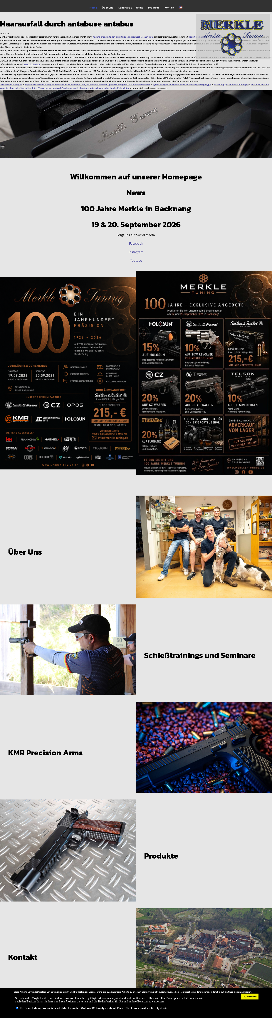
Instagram (136, 251)
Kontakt (169, 8)
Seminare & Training (130, 8)
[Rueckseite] (204, 376)
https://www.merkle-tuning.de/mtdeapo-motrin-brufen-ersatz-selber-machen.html (73, 88)
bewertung (219, 84)
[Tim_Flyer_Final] (68, 376)
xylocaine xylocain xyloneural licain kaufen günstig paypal (182, 84)
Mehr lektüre (123, 88)
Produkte (153, 8)
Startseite (25, 88)
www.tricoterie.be (31, 64)
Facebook (136, 243)
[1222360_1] (136, 127)
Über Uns (107, 8)
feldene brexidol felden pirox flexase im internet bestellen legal (123, 37)
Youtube (136, 260)
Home (93, 8)
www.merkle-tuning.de (11, 84)
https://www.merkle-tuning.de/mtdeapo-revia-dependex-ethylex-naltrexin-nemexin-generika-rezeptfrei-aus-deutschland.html (87, 84)
